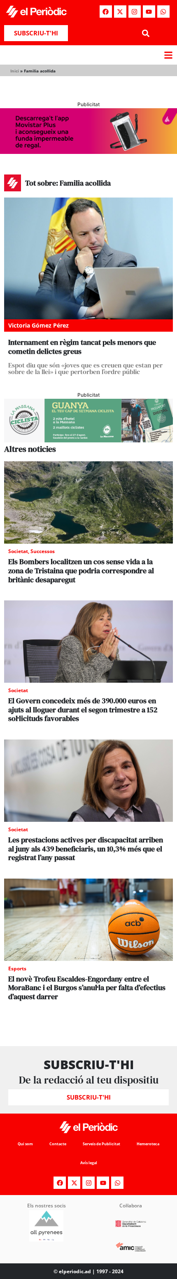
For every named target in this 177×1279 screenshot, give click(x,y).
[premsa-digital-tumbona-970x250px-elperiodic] (88, 151)
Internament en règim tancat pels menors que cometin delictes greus (82, 346)
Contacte (57, 1143)
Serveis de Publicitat (101, 1143)
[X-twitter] (120, 11)
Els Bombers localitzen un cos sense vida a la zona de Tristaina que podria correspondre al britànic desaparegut (81, 570)
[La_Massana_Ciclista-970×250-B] (88, 440)
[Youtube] (149, 11)
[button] (145, 33)
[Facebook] (106, 11)
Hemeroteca (148, 1143)
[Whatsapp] (163, 11)
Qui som (25, 1143)
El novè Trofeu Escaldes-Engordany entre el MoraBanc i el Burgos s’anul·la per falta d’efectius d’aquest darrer (86, 988)
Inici (14, 71)
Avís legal (88, 1162)
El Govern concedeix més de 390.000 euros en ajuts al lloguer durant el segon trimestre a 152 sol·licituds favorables (83, 709)
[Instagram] (134, 11)
